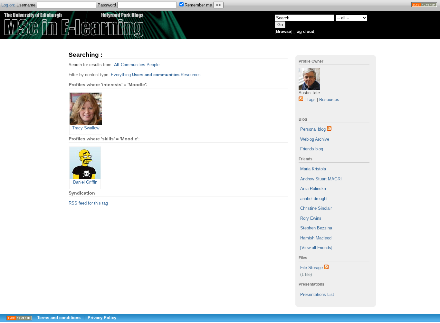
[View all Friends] (316, 247)
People (153, 64)
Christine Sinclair (316, 208)
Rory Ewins (310, 218)
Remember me (198, 5)
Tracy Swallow (85, 128)
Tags (311, 99)
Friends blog (311, 148)
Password (107, 5)
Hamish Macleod (315, 238)
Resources (329, 99)
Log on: (8, 5)
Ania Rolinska (313, 188)
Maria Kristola (313, 169)
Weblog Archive (314, 139)
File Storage (311, 267)
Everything (121, 74)
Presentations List (317, 294)
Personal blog (313, 129)
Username (26, 5)
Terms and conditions (59, 317)
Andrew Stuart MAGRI (321, 179)
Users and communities (155, 74)
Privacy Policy (102, 317)
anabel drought (314, 198)
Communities (133, 64)
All (117, 64)
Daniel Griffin (85, 182)
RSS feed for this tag (88, 203)
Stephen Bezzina (316, 228)
